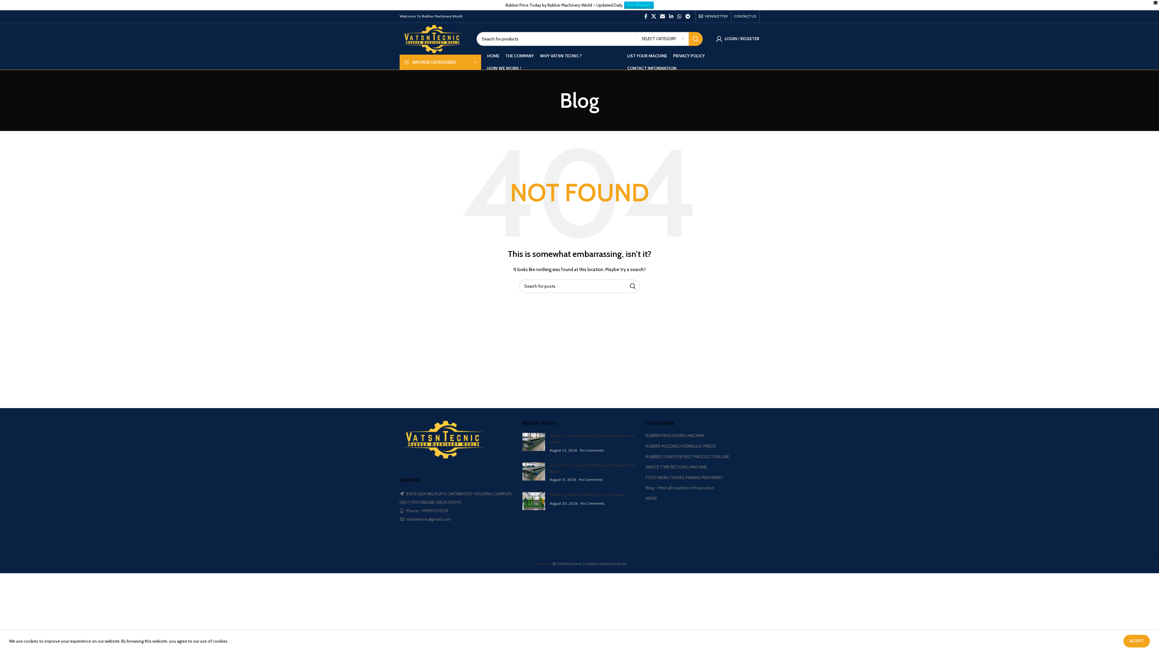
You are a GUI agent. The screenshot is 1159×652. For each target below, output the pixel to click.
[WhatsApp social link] (679, 16)
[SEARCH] (696, 39)
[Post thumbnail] (533, 443)
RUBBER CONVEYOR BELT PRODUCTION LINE (687, 456)
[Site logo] (434, 38)
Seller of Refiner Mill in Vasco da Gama (587, 494)
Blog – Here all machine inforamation (680, 488)
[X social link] (653, 16)
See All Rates (639, 5)
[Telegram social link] (688, 16)
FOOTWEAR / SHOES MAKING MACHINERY (684, 477)
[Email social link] (662, 16)
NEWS (651, 498)
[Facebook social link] (645, 16)
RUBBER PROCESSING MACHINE (675, 435)
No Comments (592, 450)
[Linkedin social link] (671, 16)
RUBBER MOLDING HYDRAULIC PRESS (681, 446)
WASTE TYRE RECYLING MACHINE (676, 467)
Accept (1136, 640)
